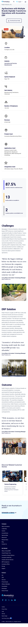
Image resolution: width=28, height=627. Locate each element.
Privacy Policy (4, 609)
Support (3, 568)
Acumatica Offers (6, 564)
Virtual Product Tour (6, 553)
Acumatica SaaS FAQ (6, 557)
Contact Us (4, 544)
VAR (3, 577)
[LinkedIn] (12, 600)
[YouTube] (15, 600)
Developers (4, 588)
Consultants (4, 586)
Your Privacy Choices (6, 618)
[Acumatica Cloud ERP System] (8, 596)
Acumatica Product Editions (8, 555)
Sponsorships (5, 535)
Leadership (4, 528)
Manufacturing (8, 65)
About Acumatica (6, 526)
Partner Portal (5, 590)
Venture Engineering (10, 484)
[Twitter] (9, 600)
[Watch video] (20, 480)
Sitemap (3, 613)
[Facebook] (3, 600)
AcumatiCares (5, 533)
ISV (2, 575)
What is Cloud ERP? (6, 551)
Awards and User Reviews (7, 559)
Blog (3, 542)
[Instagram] (6, 600)
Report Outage (4, 615)
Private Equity (5, 582)
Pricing (3, 566)
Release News (5, 539)
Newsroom (4, 537)
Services (4, 579)
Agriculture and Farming (10, 63)
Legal (3, 611)
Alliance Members (6, 584)
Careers (3, 530)
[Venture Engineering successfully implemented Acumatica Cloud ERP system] (12, 476)
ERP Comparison (5, 562)
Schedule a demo (8, 513)
